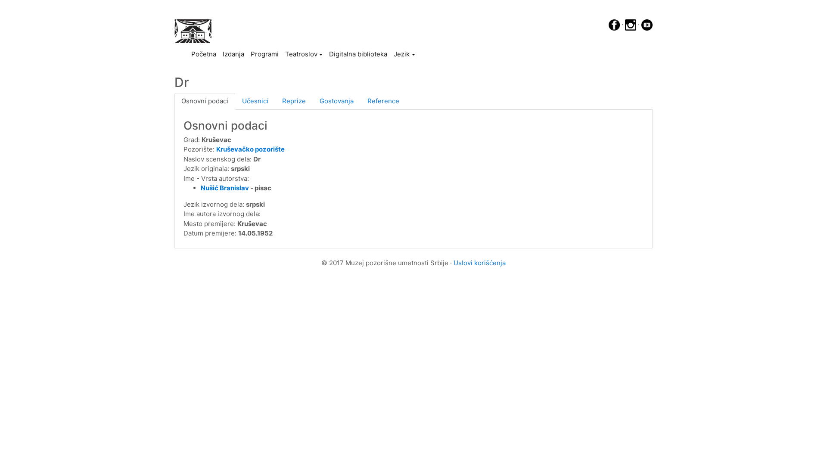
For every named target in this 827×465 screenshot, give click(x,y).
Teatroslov (301, 54)
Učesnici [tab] (255, 101)
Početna (205, 54)
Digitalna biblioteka (358, 54)
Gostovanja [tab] (337, 101)
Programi (265, 54)
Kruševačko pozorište (250, 149)
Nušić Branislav (225, 188)
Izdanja (233, 54)
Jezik (402, 54)
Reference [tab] (383, 101)
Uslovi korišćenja (480, 263)
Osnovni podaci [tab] (204, 101)
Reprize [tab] (294, 101)
